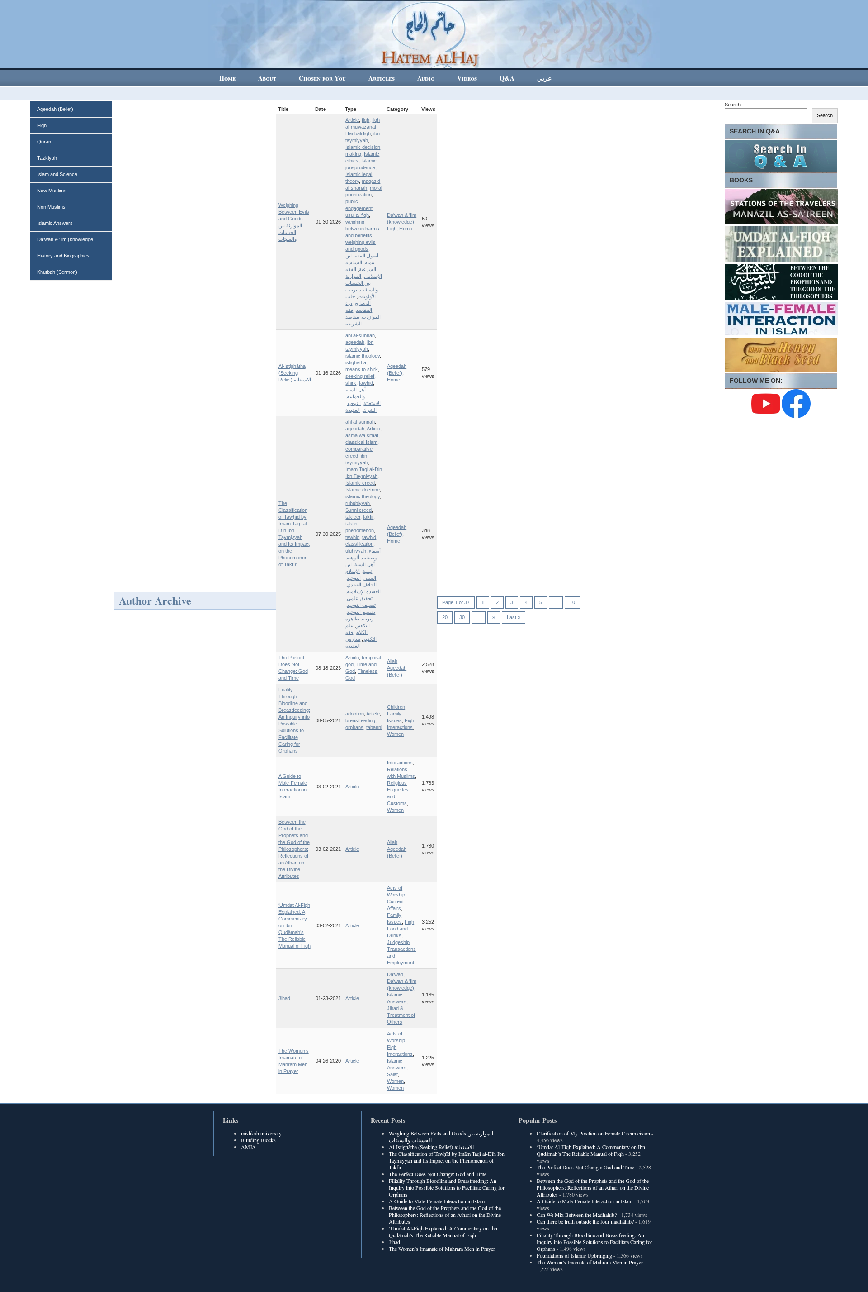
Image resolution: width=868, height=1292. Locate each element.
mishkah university (261, 1133)
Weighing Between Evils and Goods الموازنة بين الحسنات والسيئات (441, 1137)
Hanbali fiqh (358, 133)
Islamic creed (360, 483)
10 (572, 602)
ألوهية (353, 557)
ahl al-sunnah (360, 335)
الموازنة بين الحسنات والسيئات (361, 282)
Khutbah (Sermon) (57, 272)
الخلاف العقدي (362, 584)
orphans (354, 727)
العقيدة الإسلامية (364, 591)
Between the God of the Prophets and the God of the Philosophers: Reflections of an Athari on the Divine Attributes (294, 849)
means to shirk (361, 369)
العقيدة (352, 410)
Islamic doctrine (362, 489)
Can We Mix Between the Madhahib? (577, 1214)
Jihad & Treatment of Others (401, 1015)
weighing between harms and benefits (362, 228)
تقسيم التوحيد (361, 612)
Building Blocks (258, 1140)
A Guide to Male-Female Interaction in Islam (437, 1201)
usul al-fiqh (357, 215)
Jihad (284, 998)
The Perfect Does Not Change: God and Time (437, 1174)
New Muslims (51, 190)
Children (396, 707)
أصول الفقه (366, 255)
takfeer (352, 517)
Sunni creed (358, 510)
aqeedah (354, 342)
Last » (513, 617)
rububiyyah (357, 503)
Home (405, 228)
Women (395, 734)
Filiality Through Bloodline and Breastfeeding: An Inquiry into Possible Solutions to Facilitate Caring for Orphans (447, 1187)
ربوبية (367, 618)
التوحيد (354, 403)
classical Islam (361, 442)
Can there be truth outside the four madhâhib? (585, 1221)
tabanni (374, 727)
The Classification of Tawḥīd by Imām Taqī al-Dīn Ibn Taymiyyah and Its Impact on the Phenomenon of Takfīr (447, 1160)
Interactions (400, 727)
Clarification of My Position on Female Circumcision (593, 1133)
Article (352, 120)
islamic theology (362, 355)
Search (733, 104)
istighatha (355, 362)
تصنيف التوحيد (361, 605)
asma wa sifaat (361, 435)
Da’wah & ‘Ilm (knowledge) (66, 239)
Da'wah (395, 974)
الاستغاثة (372, 403)
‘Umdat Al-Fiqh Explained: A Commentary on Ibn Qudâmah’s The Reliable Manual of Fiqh (443, 1232)
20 (445, 617)
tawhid (366, 383)
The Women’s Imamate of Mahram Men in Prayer (442, 1248)
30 (462, 617)
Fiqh (42, 125)
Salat (392, 1074)
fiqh (365, 120)
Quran (44, 141)
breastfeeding (360, 720)
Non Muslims (51, 207)
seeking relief (359, 376)
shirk (350, 383)
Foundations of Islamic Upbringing (574, 1255)
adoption (354, 713)
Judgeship (398, 942)
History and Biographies (63, 255)
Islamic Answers (55, 223)
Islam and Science (57, 174)
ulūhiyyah (355, 550)
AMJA (248, 1146)
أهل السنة (364, 564)
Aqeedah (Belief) (55, 109)
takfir (368, 517)
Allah (392, 661)
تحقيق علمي (360, 598)
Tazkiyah (47, 158)
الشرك (370, 410)
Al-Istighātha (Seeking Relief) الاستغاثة (294, 372)
